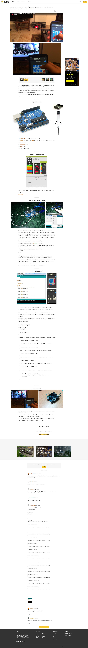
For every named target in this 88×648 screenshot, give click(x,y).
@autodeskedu (68, 635)
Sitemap (54, 637)
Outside (43, 636)
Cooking (43, 633)
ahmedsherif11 (32, 505)
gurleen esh (32, 489)
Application (20, 194)
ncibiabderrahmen (33, 473)
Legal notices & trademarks (66, 645)
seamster (31, 608)
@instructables (69, 633)
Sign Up (84, 1)
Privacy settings (42, 645)
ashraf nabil (27, 78)
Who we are (55, 639)
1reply (29, 614)
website (32, 140)
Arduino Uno (22, 138)
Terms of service (28, 645)
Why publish (55, 633)
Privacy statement (35, 645)
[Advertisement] (72, 72)
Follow (26, 80)
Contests (18, 1)
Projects (13, 1)
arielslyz (31, 481)
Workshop (38, 634)
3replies (29, 604)
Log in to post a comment (44, 626)
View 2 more (54, 226)
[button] (62, 11)
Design (37, 636)
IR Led (21, 146)
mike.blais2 (32, 497)
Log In (80, 1)
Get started (55, 634)
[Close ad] (78, 59)
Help (53, 636)
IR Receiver (22, 144)
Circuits (37, 633)
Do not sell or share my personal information (53, 645)
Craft (37, 637)
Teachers (23, 1)
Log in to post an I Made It (44, 434)
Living (43, 634)
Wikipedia (21, 239)
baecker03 (32, 618)
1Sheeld (21, 140)
